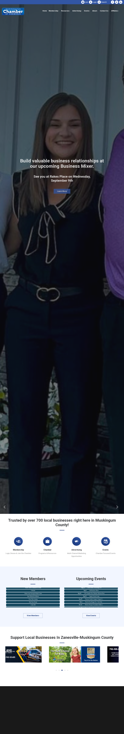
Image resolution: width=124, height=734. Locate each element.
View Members (33, 616)
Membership (53, 11)
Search (104, 2)
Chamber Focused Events (106, 553)
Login (95, 2)
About (94, 11)
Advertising (76, 11)
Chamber (47, 550)
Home (45, 11)
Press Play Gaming (33, 592)
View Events (91, 616)
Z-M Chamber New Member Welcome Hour (94, 603)
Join (86, 2)
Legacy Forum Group (94, 589)
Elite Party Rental (33, 595)
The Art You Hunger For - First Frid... (94, 595)
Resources (65, 11)
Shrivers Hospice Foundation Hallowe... (94, 597)
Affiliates (114, 11)
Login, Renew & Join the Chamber (18, 553)
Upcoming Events (62, 192)
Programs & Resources (47, 553)
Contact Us (104, 11)
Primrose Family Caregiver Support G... (94, 592)
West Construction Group (33, 600)
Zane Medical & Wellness (33, 589)
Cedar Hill (33, 597)
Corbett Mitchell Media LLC (33, 603)
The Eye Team (33, 606)
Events (86, 11)
